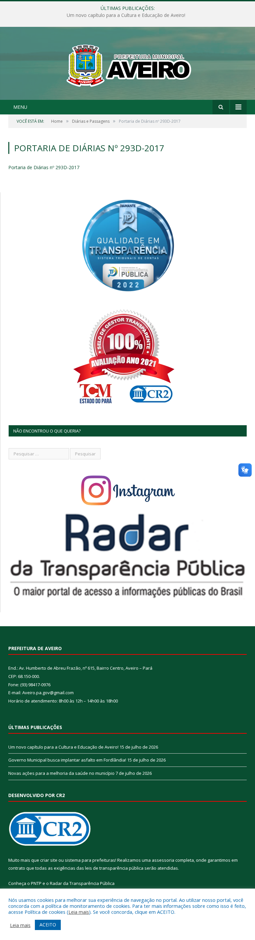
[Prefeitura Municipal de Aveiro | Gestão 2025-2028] (128, 64)
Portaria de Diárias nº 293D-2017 (43, 167)
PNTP (36, 883)
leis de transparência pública (114, 868)
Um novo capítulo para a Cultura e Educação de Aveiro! (63, 747)
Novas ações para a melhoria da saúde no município (61, 773)
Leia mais (78, 911)
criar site (48, 860)
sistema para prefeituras (90, 860)
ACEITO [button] (48, 924)
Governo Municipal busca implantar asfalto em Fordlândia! (126, 15)
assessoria (163, 860)
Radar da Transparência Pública (82, 883)
